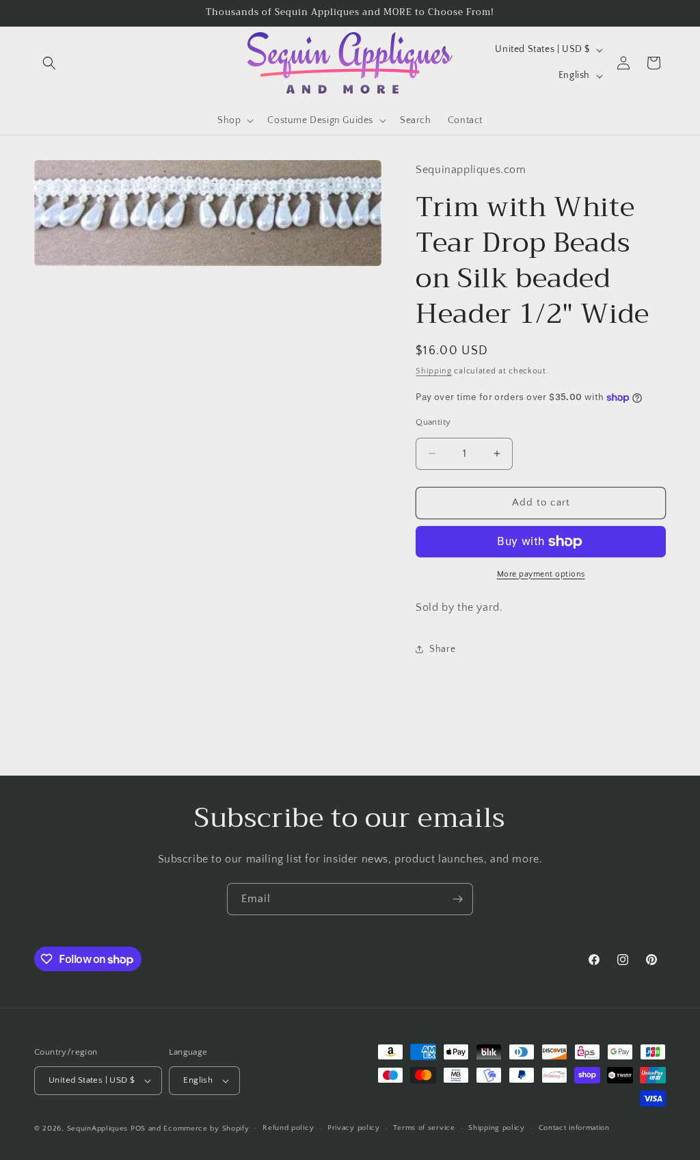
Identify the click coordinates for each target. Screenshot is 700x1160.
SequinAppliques (98, 1128)
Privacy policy (353, 1128)
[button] (49, 63)
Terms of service (424, 1128)
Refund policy (288, 1128)
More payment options (541, 574)
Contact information (574, 1128)
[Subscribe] (457, 899)
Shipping (434, 371)
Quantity (433, 422)
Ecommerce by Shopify (206, 1128)
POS (138, 1128)
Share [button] (442, 649)
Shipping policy (496, 1128)
